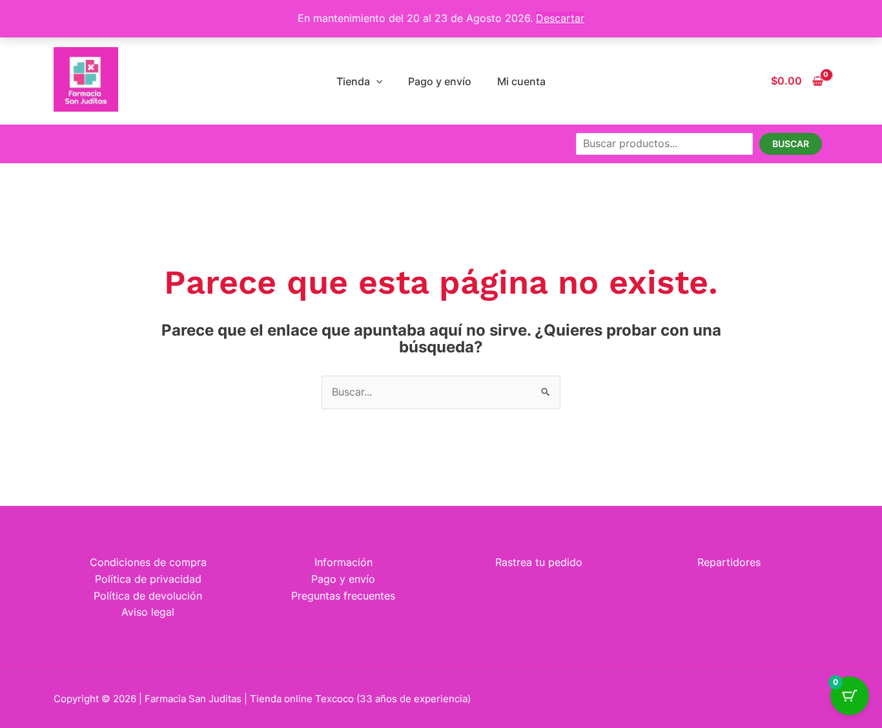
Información (343, 562)
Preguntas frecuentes (343, 595)
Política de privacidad (148, 578)
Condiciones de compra (148, 562)
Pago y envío (439, 81)
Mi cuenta (521, 81)
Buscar (790, 143)
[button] (376, 81)
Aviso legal (147, 611)
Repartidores (729, 562)
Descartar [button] (560, 18)
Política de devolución (148, 595)
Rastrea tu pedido (538, 562)
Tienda (353, 81)
